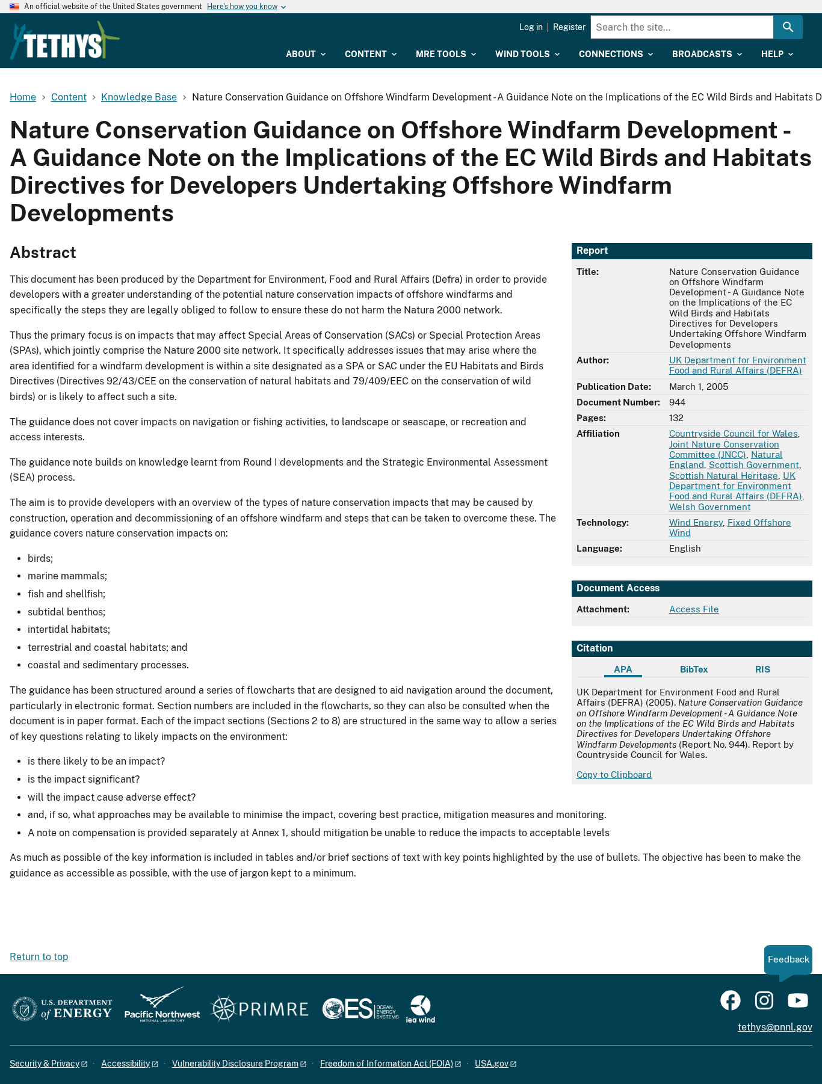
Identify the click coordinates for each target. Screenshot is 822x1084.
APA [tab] (623, 669)
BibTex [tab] (694, 669)
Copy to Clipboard (614, 774)
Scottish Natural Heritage (723, 475)
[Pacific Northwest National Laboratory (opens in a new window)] (157, 1010)
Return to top (39, 956)
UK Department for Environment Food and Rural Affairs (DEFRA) (737, 365)
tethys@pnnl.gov (775, 1027)
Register (569, 27)
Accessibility (125, 1063)
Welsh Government (710, 507)
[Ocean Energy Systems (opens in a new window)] (361, 1010)
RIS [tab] (762, 669)
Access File (694, 609)
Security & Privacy (44, 1063)
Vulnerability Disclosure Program (235, 1063)
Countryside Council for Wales (733, 433)
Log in (531, 27)
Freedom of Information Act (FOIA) (386, 1063)
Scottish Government (754, 465)
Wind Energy (696, 522)
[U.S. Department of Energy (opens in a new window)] (62, 1010)
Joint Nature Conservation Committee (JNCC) (724, 449)
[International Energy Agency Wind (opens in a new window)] (420, 1010)
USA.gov (491, 1063)
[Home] (65, 40)
